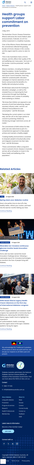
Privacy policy (26, 461)
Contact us (22, 411)
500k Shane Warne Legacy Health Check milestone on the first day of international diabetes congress (14, 302)
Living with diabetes (8, 400)
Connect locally (23, 408)
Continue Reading (6, 211)
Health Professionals (8, 411)
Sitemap (6, 461)
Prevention (5, 403)
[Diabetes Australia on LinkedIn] (12, 443)
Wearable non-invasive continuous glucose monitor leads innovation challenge (14, 248)
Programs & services (8, 405)
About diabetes (6, 397)
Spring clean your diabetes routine (14, 200)
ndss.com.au (25, 379)
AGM (20, 417)
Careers (21, 405)
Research (5, 408)
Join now (8, 431)
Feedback (22, 414)
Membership (6, 414)
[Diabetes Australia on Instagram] (17, 443)
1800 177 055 (8, 386)
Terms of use (15, 461)
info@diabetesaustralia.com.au (14, 390)
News (20, 400)
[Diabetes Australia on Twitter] (8, 443)
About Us (21, 397)
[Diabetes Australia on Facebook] (4, 443)
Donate (21, 403)
